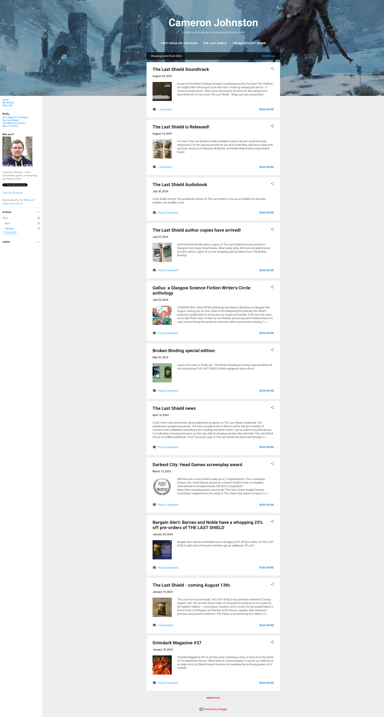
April (7, 223)
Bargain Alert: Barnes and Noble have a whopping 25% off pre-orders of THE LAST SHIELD (208, 525)
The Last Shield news (174, 408)
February (9, 228)
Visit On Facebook (12, 192)
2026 (5, 218)
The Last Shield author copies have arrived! (197, 230)
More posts (213, 698)
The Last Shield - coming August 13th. (192, 585)
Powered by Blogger (215, 709)
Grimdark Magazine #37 (177, 642)
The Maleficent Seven (249, 43)
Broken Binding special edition (184, 350)
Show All (269, 56)
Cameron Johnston (213, 22)
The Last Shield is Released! (181, 126)
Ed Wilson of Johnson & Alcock (18, 201)
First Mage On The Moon (179, 43)
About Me (7, 105)
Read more (266, 109)
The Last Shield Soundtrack (181, 69)
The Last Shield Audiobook (180, 184)
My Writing (8, 102)
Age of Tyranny (10, 126)
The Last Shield (215, 43)
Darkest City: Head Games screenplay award (197, 464)
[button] (272, 69)
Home (5, 99)
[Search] (278, 8)
